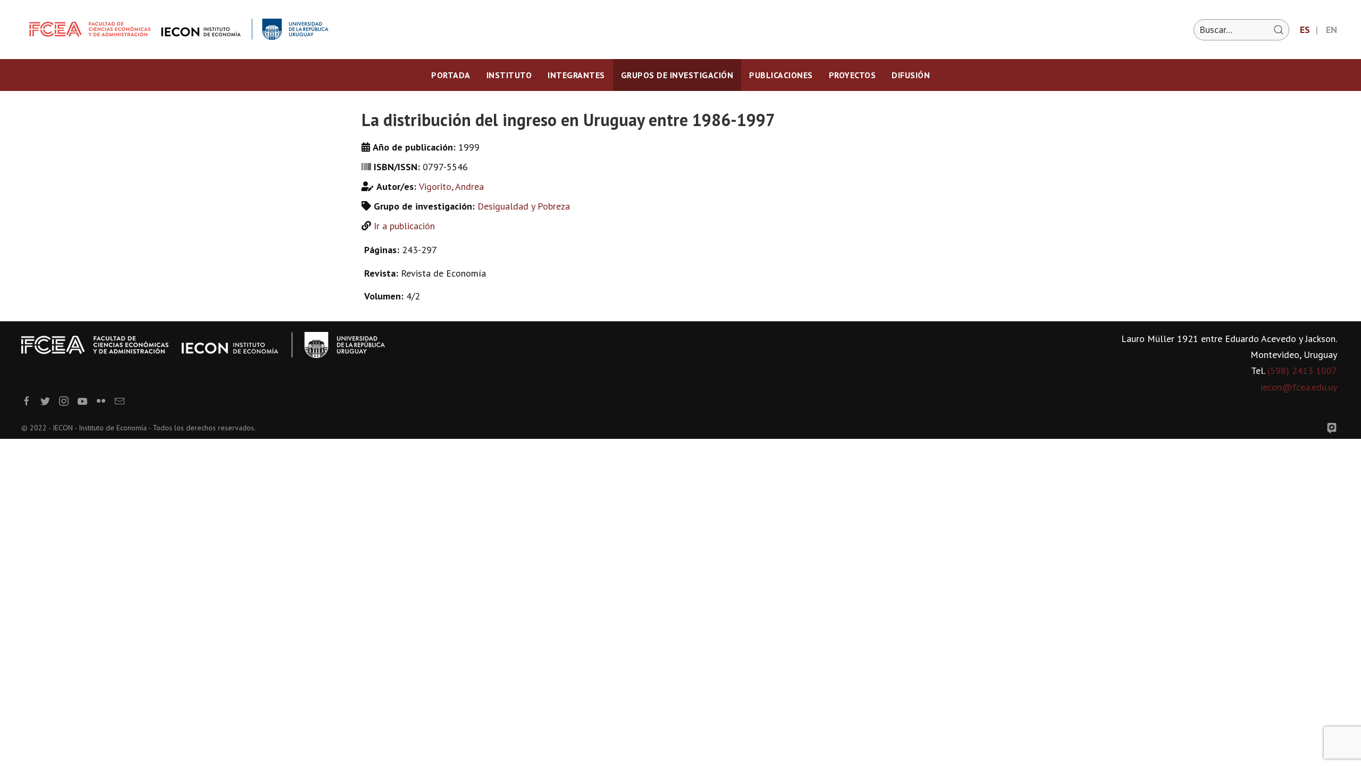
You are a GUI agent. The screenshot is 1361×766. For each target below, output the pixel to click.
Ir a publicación (404, 226)
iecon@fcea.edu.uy (1299, 387)
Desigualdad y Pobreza (523, 206)
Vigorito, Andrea (451, 186)
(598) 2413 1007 (1302, 370)
